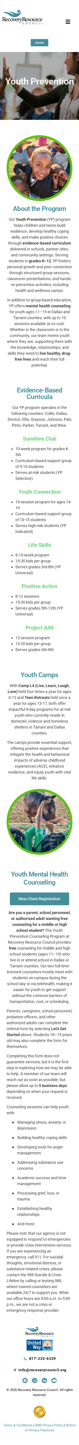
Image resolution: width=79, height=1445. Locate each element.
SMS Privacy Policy (49, 1425)
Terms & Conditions (18, 1425)
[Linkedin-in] (44, 1380)
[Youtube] (54, 1380)
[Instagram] (34, 1380)
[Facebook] (25, 1380)
